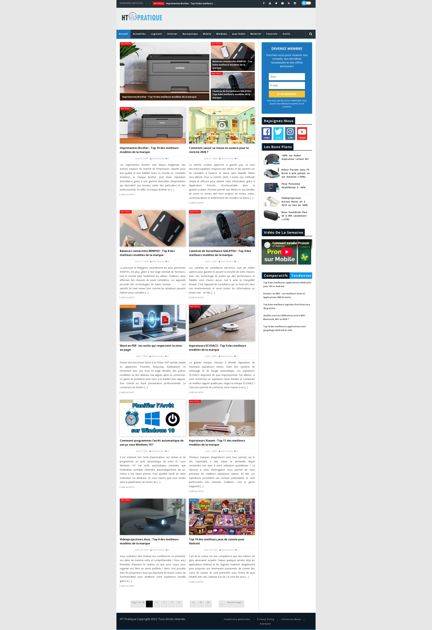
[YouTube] (270, 3)
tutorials (196, 108)
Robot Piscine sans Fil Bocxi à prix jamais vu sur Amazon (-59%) (295, 173)
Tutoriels (272, 33)
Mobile (207, 33)
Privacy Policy (265, 619)
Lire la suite (127, 195)
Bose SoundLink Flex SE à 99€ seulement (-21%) (294, 216)
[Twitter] (276, 3)
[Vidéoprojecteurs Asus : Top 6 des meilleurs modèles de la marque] (153, 517)
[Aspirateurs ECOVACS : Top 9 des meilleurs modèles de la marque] (222, 323)
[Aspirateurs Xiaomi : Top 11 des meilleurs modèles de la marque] (222, 418)
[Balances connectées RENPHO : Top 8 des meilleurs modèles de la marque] (153, 228)
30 (208, 602)
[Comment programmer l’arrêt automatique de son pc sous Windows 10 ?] (153, 418)
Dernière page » (235, 602)
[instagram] (295, 3)
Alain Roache (158, 158)
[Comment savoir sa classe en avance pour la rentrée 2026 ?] (222, 125)
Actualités (139, 33)
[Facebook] (264, 3)
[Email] (282, 3)
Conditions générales (237, 619)
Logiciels (156, 33)
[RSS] (289, 3)
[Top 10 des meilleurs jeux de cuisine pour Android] (222, 517)
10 (193, 602)
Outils (286, 33)
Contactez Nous (291, 619)
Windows (221, 33)
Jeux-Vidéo (238, 33)
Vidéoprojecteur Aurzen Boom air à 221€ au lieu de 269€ (294, 201)
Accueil (123, 33)
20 (201, 602)
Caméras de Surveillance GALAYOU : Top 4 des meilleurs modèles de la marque (232, 94)
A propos (265, 623)
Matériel (159, 3)
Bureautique (190, 33)
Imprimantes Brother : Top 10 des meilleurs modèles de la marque (191, 3)
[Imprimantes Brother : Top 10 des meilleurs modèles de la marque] (153, 125)
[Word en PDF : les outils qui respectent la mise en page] (153, 323)
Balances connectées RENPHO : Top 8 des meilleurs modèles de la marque (232, 64)
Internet (172, 33)
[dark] (306, 3)
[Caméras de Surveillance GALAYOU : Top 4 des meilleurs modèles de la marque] (222, 228)
